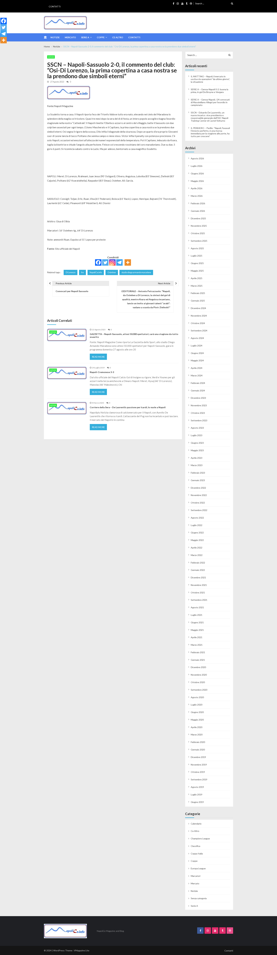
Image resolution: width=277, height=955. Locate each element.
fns (82, 272)
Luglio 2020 (196, 704)
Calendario (196, 823)
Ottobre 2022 (198, 502)
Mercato (70, 37)
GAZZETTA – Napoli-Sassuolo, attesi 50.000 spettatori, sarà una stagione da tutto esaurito (134, 335)
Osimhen (112, 272)
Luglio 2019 (196, 794)
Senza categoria (199, 898)
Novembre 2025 (199, 225)
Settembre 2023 (199, 420)
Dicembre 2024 (198, 308)
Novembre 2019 (199, 764)
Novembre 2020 (199, 674)
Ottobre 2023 (198, 413)
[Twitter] (105, 262)
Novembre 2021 (199, 585)
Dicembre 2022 (198, 487)
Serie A (85, 37)
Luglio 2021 (196, 615)
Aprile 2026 (196, 188)
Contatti (55, 6)
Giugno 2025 (197, 263)
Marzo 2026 (196, 195)
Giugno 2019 (197, 802)
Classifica (195, 846)
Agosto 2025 (197, 248)
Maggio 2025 (197, 270)
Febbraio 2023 (198, 472)
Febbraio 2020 (198, 742)
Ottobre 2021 (198, 592)
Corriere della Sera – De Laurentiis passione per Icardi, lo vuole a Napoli (128, 407)
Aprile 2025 (196, 278)
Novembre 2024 (199, 315)
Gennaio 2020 (198, 749)
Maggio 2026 (197, 181)
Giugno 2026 (197, 173)
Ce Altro (117, 37)
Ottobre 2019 (198, 772)
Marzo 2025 (196, 285)
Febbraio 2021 (198, 652)
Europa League (198, 868)
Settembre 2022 (199, 510)
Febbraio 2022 (198, 562)
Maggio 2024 (197, 360)
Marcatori (195, 876)
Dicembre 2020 (198, 667)
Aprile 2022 (196, 547)
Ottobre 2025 (198, 233)
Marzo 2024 (196, 375)
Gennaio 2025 (198, 300)
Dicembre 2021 (198, 577)
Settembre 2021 (199, 599)
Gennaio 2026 (198, 211)
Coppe (101, 37)
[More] (128, 262)
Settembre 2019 (199, 779)
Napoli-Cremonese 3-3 (102, 372)
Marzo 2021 (196, 644)
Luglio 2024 (196, 345)
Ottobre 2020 (198, 682)
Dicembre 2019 (198, 757)
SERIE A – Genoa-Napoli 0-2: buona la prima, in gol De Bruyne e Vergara (209, 90)
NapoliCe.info (96, 272)
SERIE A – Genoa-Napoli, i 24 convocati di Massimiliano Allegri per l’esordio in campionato (210, 102)
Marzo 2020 (196, 734)
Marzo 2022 (196, 555)
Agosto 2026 (197, 158)
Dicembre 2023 (198, 397)
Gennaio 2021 (198, 659)
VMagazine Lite (81, 950)
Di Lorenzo (70, 272)
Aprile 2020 (196, 727)
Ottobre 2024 (198, 323)
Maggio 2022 (197, 540)
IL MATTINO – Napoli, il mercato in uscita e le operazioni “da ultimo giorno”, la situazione (210, 79)
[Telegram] (119, 262)
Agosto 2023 (197, 427)
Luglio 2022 (196, 525)
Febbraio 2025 (198, 293)
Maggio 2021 (197, 630)
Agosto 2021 (197, 607)
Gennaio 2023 (198, 480)
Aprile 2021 (196, 637)
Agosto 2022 (197, 517)
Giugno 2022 (197, 532)
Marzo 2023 (196, 465)
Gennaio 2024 (198, 390)
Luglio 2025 (196, 255)
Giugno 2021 (197, 622)
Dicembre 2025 (198, 218)
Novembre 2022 (199, 495)
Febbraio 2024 (198, 383)
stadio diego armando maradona (136, 272)
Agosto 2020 (197, 697)
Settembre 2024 (199, 330)
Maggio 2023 (197, 450)
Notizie (55, 37)
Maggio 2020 (197, 719)
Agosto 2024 (197, 338)
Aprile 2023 (196, 457)
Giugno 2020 (197, 712)
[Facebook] (98, 262)
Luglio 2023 (196, 435)
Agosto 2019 (197, 787)
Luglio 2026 (196, 166)
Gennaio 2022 (198, 570)
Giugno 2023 (197, 442)
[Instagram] (112, 262)
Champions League (200, 838)
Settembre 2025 (199, 240)
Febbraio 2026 (198, 203)
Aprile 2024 (196, 368)
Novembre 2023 (199, 405)
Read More (98, 356)
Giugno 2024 (197, 353)
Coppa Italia (197, 853)
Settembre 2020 (199, 689)
